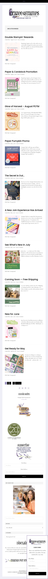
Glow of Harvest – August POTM (22, 106)
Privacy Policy (26, 570)
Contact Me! (24, 399)
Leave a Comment (21, 39)
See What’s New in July (17, 244)
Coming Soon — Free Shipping (21, 279)
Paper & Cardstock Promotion (21, 71)
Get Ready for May (15, 348)
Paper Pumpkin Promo (17, 141)
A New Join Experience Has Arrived (24, 210)
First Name (24, 463)
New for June (12, 314)
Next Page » (18, 383)
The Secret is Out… (14, 175)
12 (14, 383)
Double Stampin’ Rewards (19, 37)
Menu (24, 1)
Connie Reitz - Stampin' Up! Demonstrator (24, 12)
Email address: (24, 469)
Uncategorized (13, 63)
